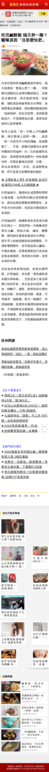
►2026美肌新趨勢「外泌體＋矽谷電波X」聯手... (21, 426)
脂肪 (33, 496)
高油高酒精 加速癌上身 (40, 587)
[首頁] (24, 4)
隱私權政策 (40, 766)
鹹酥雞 (13, 496)
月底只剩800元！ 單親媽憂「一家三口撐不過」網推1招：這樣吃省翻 (40, 560)
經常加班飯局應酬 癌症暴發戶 (8, 663)
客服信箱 (10, 766)
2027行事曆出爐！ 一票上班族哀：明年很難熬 (40, 636)
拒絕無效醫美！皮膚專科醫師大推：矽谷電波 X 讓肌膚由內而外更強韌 (40, 663)
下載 (43, 14)
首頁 (2, 21)
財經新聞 (11, 21)
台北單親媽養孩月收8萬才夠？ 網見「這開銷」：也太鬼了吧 (12, 565)
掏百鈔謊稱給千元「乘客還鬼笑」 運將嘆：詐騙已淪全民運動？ (12, 614)
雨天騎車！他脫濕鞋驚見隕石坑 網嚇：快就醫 (8, 587)
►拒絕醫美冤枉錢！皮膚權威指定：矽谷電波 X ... (21, 431)
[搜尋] (45, 7)
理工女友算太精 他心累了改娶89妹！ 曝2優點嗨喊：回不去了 (12, 538)
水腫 (26, 496)
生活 (20, 21)
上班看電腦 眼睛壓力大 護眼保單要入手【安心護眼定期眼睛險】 (12, 641)
